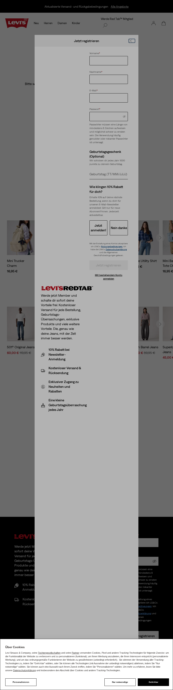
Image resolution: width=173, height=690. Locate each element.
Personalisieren (21, 682)
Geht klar (153, 682)
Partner (75, 653)
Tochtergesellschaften (49, 653)
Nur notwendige (120, 682)
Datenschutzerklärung (24, 670)
